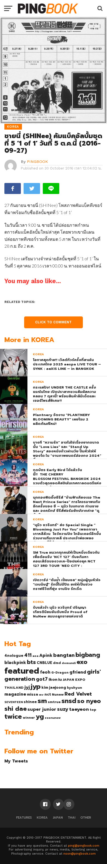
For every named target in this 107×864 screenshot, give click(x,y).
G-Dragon (60, 672)
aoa (35, 656)
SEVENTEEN (13, 702)
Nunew (58, 694)
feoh (45, 672)
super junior (41, 709)
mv (41, 694)
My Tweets (16, 761)
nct (47, 694)
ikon (53, 679)
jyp (36, 686)
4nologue (13, 655)
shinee (30, 701)
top (93, 709)
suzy (62, 709)
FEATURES (24, 817)
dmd (57, 662)
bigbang (87, 654)
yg (40, 716)
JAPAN (58, 817)
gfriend (77, 672)
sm (42, 701)
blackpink (15, 663)
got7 (42, 679)
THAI (71, 817)
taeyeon (79, 709)
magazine (15, 694)
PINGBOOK (37, 161)
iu (60, 679)
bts (31, 662)
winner (29, 717)
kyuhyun (74, 687)
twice (13, 716)
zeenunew (53, 717)
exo (82, 661)
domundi (69, 663)
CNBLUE (44, 662)
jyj (27, 687)
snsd (68, 701)
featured (21, 671)
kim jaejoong (53, 687)
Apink (45, 655)
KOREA (42, 817)
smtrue (54, 701)
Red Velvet (78, 694)
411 (28, 655)
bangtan (64, 655)
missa (32, 694)
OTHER (85, 817)
